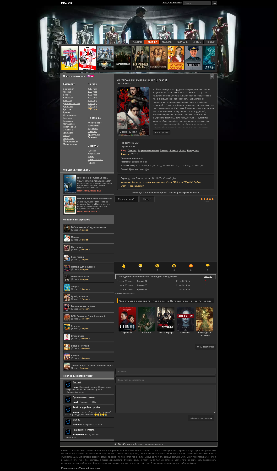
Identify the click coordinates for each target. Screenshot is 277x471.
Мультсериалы (70, 141)
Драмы (182, 150)
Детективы (68, 106)
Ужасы (66, 135)
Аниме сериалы (95, 159)
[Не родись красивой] (176, 58)
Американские (95, 123)
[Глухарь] (193, 58)
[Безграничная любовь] (140, 58)
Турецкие (92, 137)
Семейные (68, 130)
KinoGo (117, 444)
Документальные (71, 103)
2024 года (92, 103)
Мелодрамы (193, 150)
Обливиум (185, 332)
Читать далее (161, 133)
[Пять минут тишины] (105, 58)
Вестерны (68, 97)
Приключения (69, 127)
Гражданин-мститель (84, 397)
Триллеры (68, 132)
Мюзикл (67, 92)
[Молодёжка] (69, 58)
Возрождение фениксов (204, 333)
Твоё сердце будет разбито (87, 407)
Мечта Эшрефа (166, 332)
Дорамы (91, 162)
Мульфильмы (70, 144)
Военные (173, 150)
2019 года (92, 89)
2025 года (92, 106)
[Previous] (63, 59)
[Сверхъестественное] (158, 58)
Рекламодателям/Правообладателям (80, 468)
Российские (93, 125)
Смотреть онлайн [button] (126, 199)
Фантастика (68, 138)
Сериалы (132, 150)
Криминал (68, 121)
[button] (212, 77)
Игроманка (127, 332)
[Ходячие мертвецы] (122, 58)
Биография (68, 89)
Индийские (93, 128)
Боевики (164, 150)
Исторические (70, 115)
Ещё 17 (76, 420)
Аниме (91, 156)
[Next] (214, 59)
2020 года (92, 92)
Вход (165, 2)
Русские (92, 151)
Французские (94, 134)
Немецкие (92, 131)
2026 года (92, 109)
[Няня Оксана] (87, 58)
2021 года (92, 95)
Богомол (146, 332)
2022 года (92, 97)
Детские (67, 109)
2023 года (92, 100)
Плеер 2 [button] (147, 199)
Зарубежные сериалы (148, 150)
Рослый (77, 382)
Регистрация (175, 2)
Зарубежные (94, 153)
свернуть (208, 276)
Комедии (67, 118)
